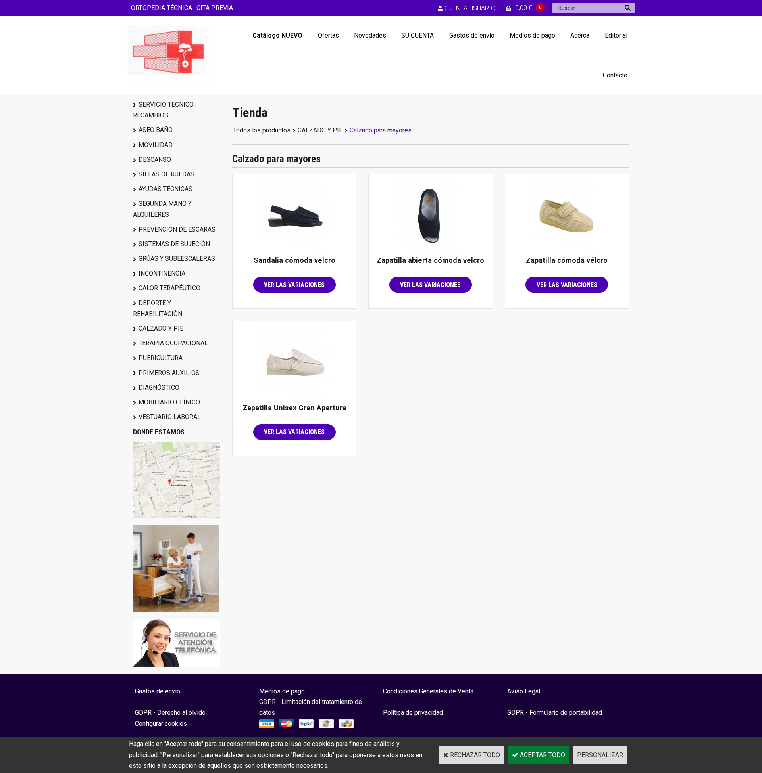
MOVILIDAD (156, 145)
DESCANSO (155, 159)
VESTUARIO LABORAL (170, 417)
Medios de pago (532, 35)
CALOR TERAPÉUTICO (169, 288)
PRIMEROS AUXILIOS (169, 373)
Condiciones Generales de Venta (428, 691)
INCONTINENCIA (162, 273)
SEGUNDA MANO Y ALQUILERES (162, 209)
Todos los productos (262, 130)
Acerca (579, 35)
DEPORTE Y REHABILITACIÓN (157, 308)
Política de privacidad (413, 712)
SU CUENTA (417, 35)
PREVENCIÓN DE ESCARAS (177, 229)
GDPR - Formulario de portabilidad (554, 712)
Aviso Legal (523, 691)
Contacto (615, 75)
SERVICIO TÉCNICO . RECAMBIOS (164, 110)
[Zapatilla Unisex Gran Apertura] (294, 396)
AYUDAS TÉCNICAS (165, 189)
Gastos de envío (472, 35)
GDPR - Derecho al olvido (170, 712)
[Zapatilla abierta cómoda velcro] (430, 249)
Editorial (616, 35)
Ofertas (328, 35)
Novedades (370, 35)
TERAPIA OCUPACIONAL (173, 343)
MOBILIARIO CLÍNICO (169, 402)
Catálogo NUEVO (277, 35)
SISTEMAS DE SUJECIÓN (174, 244)
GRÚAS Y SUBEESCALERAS (177, 258)
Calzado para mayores (381, 130)
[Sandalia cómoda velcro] (294, 249)
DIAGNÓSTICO (159, 387)
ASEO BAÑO (156, 130)
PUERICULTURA (161, 358)
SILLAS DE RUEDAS (166, 174)
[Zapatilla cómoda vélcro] (566, 249)
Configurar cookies (161, 723)
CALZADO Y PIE (161, 328)
